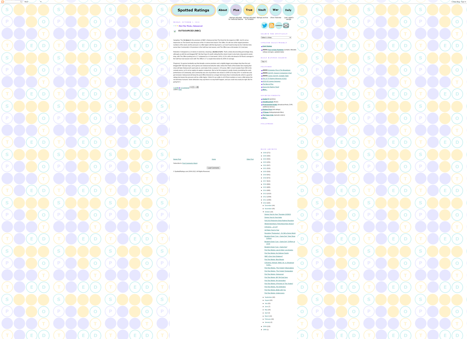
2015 (265, 187)
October (267, 212)
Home (214, 159)
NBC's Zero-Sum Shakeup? (274, 256)
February (268, 319)
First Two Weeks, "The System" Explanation (279, 271)
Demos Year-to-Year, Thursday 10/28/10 (278, 214)
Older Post (250, 159)
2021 (265, 168)
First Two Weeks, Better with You (275, 290)
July (266, 303)
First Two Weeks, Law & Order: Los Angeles (279, 250)
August (267, 300)
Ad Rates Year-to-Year (272, 230)
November (268, 209)
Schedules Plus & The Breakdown (279, 70)
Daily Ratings (267, 46)
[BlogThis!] (193, 87)
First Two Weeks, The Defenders (275, 287)
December (268, 205)
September (268, 297)
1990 (265, 329)
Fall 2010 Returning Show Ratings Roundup (279, 220)
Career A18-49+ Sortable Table (278, 76)
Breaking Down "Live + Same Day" (276, 247)
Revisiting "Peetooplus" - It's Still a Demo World (280, 233)
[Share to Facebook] (197, 87)
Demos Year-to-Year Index (273, 217)
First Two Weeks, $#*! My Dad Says (276, 277)
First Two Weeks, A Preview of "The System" (279, 283)
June (266, 306)
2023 (265, 162)
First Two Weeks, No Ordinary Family (277, 253)
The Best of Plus (268, 84)
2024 (265, 159)
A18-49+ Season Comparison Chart (280, 73)
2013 (265, 193)
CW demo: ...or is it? (271, 227)
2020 (265, 171)
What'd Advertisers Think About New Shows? (279, 224)
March (267, 316)
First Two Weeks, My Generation (275, 280)
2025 (265, 156)
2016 (265, 184)
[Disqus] (213, 126)
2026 (265, 153)
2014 (265, 190)
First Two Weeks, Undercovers (274, 293)
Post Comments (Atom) (190, 163)
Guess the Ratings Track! (271, 87)
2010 (265, 203)
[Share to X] (195, 87)
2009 (265, 326)
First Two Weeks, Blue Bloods (274, 259)
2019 (265, 175)
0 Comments (185, 88)
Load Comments (213, 168)
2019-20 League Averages (271, 81)
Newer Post (177, 159)
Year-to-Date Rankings (276, 50)
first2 (180, 89)
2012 (265, 197)
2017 (265, 181)
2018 (265, 178)
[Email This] (190, 87)
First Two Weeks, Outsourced (190, 26)
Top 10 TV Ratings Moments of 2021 (275, 78)
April (266, 313)
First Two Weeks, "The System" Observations (279, 268)
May (266, 310)
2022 (265, 165)
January (267, 322)
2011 (265, 200)
